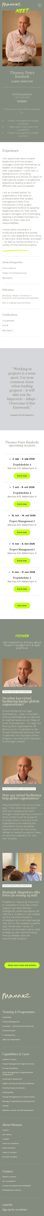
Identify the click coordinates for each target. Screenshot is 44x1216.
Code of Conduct (9, 1152)
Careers (5, 1130)
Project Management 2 (22, 521)
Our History (7, 1134)
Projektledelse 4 (22, 464)
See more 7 (7, 278)
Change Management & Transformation (18, 1097)
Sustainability (7, 1092)
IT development (8, 1035)
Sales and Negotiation (11, 1039)
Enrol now (22, 476)
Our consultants (8, 1181)
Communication (9, 1031)
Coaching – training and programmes (18, 1026)
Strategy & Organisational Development (18, 1101)
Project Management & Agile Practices (18, 1064)
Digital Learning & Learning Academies (18, 1083)
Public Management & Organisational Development (17, 1073)
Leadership (6, 1017)
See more (22, 605)
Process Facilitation (10, 1068)
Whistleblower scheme (11, 1190)
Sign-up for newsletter (14, 1209)
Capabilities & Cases (15, 1054)
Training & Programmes (18, 1012)
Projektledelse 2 (22, 577)
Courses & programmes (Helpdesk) (16, 1186)
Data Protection (8, 1148)
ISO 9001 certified (9, 1157)
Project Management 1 (22, 549)
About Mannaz (12, 1124)
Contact (7, 1171)
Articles (5, 1106)
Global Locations (9, 1177)
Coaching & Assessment (12, 1079)
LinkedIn (22, 100)
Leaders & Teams (9, 1059)
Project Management (10, 1022)
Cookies (5, 1139)
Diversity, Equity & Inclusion (13, 1088)
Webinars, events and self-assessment (18, 1110)
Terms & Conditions (10, 1143)
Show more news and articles (22, 965)
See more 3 (7, 330)
